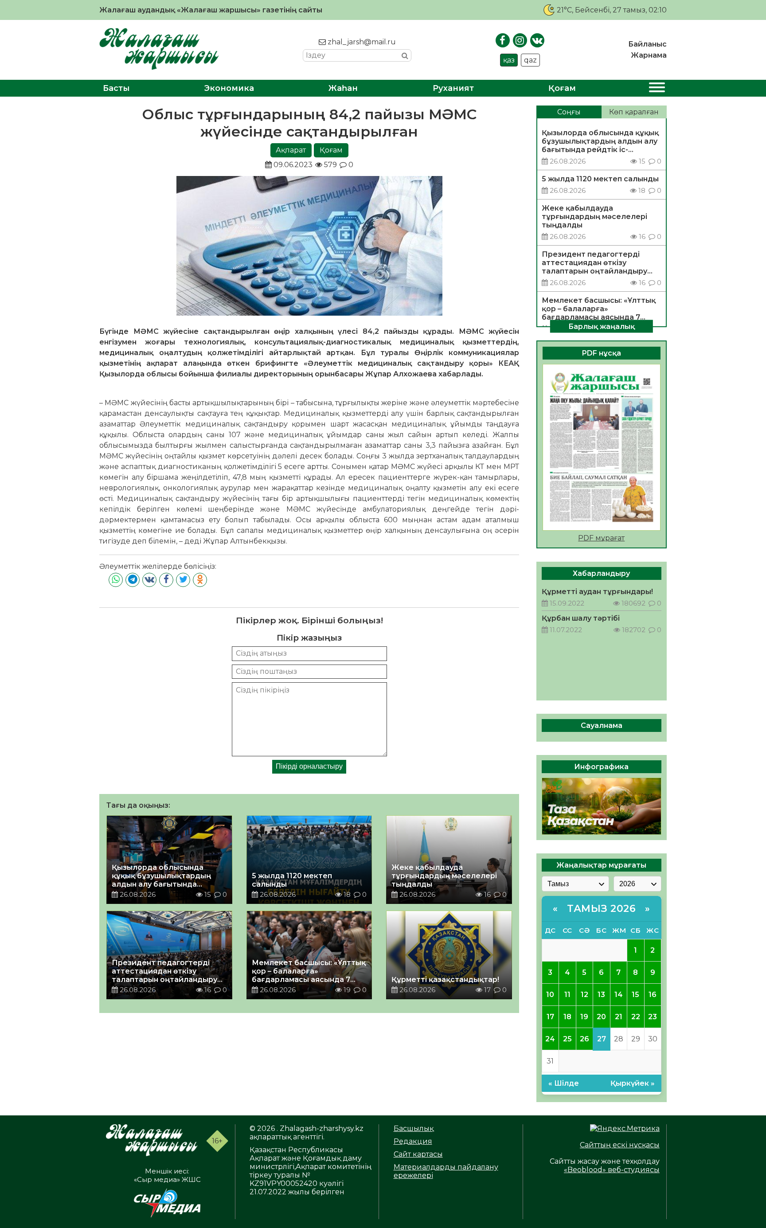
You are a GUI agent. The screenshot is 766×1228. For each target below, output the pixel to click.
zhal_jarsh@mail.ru (361, 42)
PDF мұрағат (601, 538)
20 (601, 1017)
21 (618, 1017)
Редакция (413, 1141)
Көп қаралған (634, 112)
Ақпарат (291, 150)
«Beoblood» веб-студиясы (612, 1169)
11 (567, 994)
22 (635, 1017)
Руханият (453, 88)
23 (652, 1017)
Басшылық (414, 1128)
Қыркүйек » (632, 1083)
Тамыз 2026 (601, 909)
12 (584, 994)
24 (550, 1039)
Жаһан (343, 88)
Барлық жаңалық (601, 326)
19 (584, 1017)
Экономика (229, 88)
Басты (116, 88)
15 (635, 994)
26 (584, 1039)
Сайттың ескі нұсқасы (620, 1145)
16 (653, 994)
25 (567, 1039)
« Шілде (563, 1083)
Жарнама (649, 55)
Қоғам (562, 88)
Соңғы (569, 112)
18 (567, 1017)
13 (601, 994)
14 (618, 994)
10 (550, 994)
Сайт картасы (418, 1154)
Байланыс (647, 44)
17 (550, 1017)
